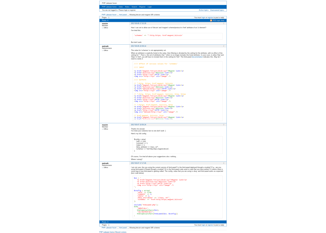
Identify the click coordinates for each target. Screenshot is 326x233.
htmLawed (123, 15)
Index (121, 7)
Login (150, 7)
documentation (197, 57)
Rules (127, 7)
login (203, 17)
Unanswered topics (217, 10)
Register (142, 7)
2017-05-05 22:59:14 (138, 46)
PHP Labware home (109, 7)
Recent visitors (120, 232)
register (210, 17)
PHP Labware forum (109, 3)
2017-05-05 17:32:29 (138, 23)
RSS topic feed (218, 20)
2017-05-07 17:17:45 (138, 163)
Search (134, 7)
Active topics (204, 10)
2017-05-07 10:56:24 (138, 125)
